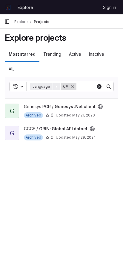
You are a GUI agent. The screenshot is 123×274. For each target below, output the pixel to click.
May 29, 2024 (84, 137)
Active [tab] (75, 54)
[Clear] (99, 86)
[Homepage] (8, 7)
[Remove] (72, 86)
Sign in (109, 7)
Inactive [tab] (96, 54)
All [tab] (11, 69)
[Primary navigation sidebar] (7, 21)
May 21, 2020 (83, 115)
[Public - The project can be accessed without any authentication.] (100, 106)
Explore (25, 7)
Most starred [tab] (22, 54)
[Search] (108, 86)
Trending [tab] (52, 54)
